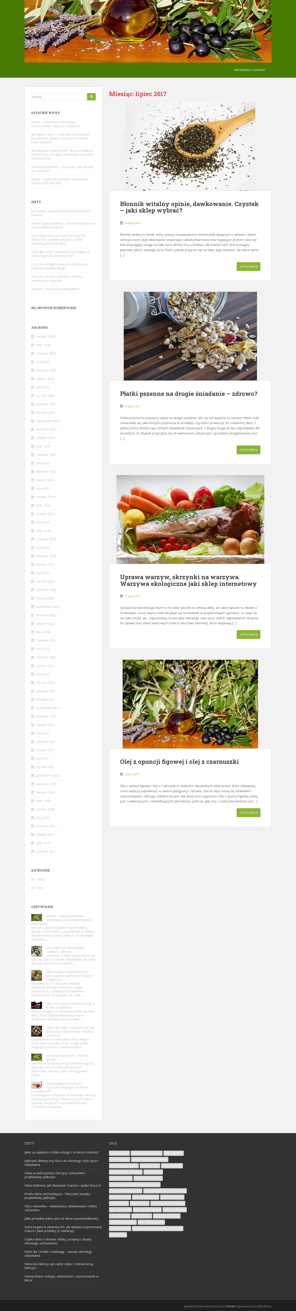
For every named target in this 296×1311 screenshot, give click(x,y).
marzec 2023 (45, 564)
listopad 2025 (45, 412)
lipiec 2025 (43, 446)
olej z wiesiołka (120, 1216)
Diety (40, 879)
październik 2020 (48, 775)
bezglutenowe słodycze (146, 1153)
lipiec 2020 (43, 801)
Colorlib (230, 1306)
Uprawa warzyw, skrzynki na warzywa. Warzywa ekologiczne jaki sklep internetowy (188, 580)
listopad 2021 (45, 699)
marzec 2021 (45, 750)
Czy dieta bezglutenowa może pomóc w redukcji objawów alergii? (59, 266)
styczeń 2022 (45, 682)
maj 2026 (42, 362)
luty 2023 (42, 573)
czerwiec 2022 (46, 640)
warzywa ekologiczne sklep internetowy (157, 1228)
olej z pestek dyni (174, 1209)
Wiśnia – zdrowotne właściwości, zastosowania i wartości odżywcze (55, 124)
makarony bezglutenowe (126, 1191)
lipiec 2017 (43, 843)
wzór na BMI (118, 1235)
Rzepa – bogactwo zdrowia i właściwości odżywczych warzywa (59, 181)
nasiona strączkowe (145, 1197)
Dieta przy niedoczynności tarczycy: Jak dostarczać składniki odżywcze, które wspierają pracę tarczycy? (58, 239)
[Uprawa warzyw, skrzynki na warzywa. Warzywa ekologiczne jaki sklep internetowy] (190, 519)
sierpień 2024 (45, 497)
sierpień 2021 (45, 725)
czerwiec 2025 (46, 455)
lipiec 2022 (43, 632)
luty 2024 (42, 522)
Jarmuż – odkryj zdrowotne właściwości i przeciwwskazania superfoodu (61, 920)
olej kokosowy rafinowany (168, 1203)
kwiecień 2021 (46, 742)
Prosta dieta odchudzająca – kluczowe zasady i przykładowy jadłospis (57, 1196)
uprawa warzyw (120, 1228)
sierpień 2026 (45, 336)
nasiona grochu (120, 1197)
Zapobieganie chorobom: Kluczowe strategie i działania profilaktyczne (59, 1087)
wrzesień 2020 (46, 784)
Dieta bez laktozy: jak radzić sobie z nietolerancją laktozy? (58, 1266)
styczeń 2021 (45, 767)
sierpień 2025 (45, 438)
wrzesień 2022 (46, 615)
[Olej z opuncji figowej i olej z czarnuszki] (190, 704)
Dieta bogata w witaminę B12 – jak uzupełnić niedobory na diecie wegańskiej (70, 976)
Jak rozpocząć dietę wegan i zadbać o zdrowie (66, 950)
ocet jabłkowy (119, 1203)
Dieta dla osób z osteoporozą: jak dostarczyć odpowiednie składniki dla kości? (70, 1031)
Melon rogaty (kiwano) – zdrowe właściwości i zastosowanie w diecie (63, 225)
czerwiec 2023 (46, 539)
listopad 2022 (45, 598)
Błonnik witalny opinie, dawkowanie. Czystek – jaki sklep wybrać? (189, 207)
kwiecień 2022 (46, 657)
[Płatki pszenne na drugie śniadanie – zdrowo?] (190, 336)
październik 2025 (48, 421)
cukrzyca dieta (150, 1165)
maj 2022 (42, 649)
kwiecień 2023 (46, 556)
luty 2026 (42, 387)
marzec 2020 (45, 809)
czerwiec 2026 (46, 353)
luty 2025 (42, 488)
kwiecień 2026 (46, 370)
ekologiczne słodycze (148, 1178)
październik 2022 (48, 607)
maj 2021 (42, 733)
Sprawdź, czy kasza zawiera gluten (55, 289)
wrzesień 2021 (46, 716)
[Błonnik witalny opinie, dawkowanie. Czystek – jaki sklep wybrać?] (190, 146)
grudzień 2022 (46, 590)
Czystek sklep (153, 1172)
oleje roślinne (139, 1203)
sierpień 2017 (45, 834)
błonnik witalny (120, 1159)
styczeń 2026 (45, 395)
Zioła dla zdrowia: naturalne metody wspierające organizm (56, 278)
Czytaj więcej (248, 266)
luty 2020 (42, 818)
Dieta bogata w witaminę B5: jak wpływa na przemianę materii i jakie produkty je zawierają (63, 1229)
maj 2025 (42, 463)
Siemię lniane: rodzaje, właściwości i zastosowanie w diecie (61, 1278)
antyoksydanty (119, 1153)
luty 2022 (42, 674)
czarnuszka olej (172, 1165)
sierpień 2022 (45, 623)
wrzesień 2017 (46, 826)
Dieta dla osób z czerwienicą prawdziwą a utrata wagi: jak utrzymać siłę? (60, 254)
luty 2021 (42, 758)
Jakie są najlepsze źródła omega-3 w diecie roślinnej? (71, 1005)
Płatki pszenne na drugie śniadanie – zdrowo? (188, 394)
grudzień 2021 (46, 691)
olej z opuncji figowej (147, 1209)
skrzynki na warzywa (123, 1222)
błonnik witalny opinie (124, 1165)
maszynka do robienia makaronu (165, 1191)
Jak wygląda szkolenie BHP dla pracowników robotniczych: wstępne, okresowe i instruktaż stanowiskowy (62, 154)
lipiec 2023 (43, 531)
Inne (40, 888)
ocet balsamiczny (172, 1197)
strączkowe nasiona (151, 1222)
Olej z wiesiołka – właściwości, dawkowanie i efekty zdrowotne (60, 1208)
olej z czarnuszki (120, 1209)
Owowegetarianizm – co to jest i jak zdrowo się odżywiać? (62, 169)
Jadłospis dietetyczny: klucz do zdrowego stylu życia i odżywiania (61, 1163)
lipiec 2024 (43, 505)
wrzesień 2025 (46, 429)
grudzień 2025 (46, 404)
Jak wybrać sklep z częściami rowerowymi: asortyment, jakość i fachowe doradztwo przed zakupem (60, 138)
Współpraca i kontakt (249, 70)
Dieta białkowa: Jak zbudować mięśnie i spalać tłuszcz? (62, 1185)
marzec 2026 (45, 379)
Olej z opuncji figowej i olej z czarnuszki (179, 762)
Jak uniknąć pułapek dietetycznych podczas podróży (61, 213)
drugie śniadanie (121, 1178)
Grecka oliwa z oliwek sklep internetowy (135, 1184)
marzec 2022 (45, 666)
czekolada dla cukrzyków (126, 1172)
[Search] (91, 96)
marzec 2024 (45, 514)
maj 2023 (42, 547)
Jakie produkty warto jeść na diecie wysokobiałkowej (61, 1218)
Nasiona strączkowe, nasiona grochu (67, 1057)
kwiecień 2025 (46, 471)
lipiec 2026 (43, 345)
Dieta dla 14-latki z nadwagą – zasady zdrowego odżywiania (58, 1254)
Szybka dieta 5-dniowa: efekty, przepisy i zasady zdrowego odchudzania (57, 1241)
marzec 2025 (45, 480)
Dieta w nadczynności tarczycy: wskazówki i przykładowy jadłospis (55, 1175)
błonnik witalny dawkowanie (150, 1159)
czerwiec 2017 (46, 851)
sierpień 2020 (45, 792)
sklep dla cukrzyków (167, 1216)
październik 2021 (48, 708)
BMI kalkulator (173, 1153)
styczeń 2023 (45, 581)
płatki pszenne (142, 1216)
